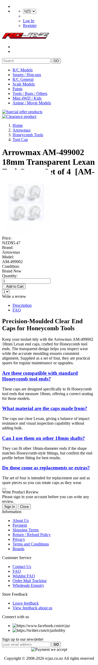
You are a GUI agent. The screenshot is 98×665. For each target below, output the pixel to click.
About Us (21, 520)
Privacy (19, 539)
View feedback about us (32, 608)
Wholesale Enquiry (28, 585)
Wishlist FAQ (24, 576)
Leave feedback (26, 603)
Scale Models (24, 84)
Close (24, 507)
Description (22, 305)
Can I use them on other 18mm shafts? (43, 438)
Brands (18, 549)
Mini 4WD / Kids (27, 98)
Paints (17, 89)
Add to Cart (14, 286)
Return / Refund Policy (32, 534)
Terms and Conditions (31, 544)
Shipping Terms (26, 530)
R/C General (23, 79)
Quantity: (10, 276)
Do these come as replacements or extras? (46, 467)
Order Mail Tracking (30, 580)
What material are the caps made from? (44, 408)
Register (30, 25)
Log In (28, 21)
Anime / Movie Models (32, 103)
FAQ (17, 310)
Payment (20, 525)
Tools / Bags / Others (30, 93)
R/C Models (23, 70)
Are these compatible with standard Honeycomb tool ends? (40, 376)
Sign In (9, 507)
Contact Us (22, 566)
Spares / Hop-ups (27, 74)
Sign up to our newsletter (22, 639)
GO (56, 61)
